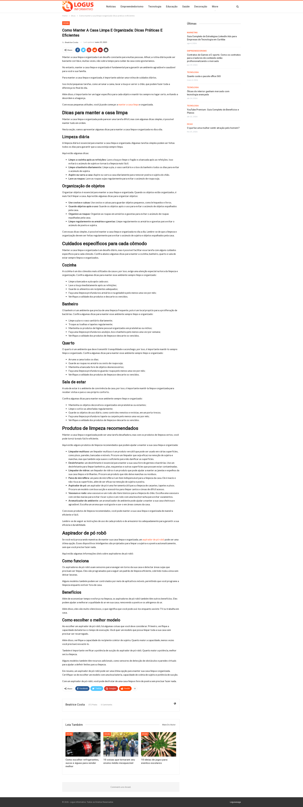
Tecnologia (154, 6)
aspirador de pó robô (153, 539)
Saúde (186, 6)
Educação (172, 6)
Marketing (192, 33)
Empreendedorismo (132, 6)
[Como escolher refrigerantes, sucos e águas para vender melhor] (83, 744)
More (215, 6)
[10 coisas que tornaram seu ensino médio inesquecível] (120, 744)
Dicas (66, 23)
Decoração (200, 6)
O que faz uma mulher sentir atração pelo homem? (213, 128)
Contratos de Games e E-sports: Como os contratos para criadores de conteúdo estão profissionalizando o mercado (214, 58)
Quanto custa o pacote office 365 (204, 76)
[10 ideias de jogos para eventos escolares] (158, 744)
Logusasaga (235, 802)
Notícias (111, 6)
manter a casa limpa (128, 104)
